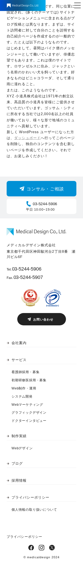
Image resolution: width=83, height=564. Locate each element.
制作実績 (19, 436)
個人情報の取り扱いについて (34, 509)
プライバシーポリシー (30, 497)
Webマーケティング (27, 404)
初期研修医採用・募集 (29, 380)
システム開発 (22, 396)
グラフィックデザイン (29, 412)
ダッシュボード (27, 138)
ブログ (17, 463)
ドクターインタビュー (29, 420)
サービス (19, 360)
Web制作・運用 (24, 388)
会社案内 (19, 343)
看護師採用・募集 (25, 372)
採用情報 (19, 480)
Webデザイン (22, 448)
